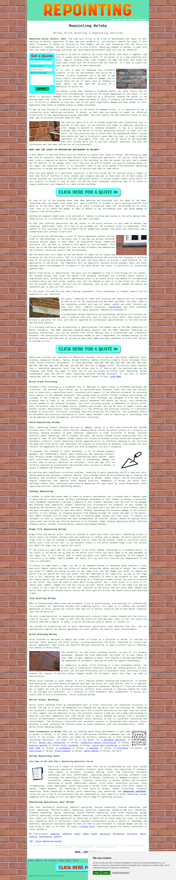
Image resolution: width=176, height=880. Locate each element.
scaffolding (115, 307)
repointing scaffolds (134, 791)
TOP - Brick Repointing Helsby (45, 841)
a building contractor (113, 740)
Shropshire (118, 834)
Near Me (75, 860)
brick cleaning (63, 751)
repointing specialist (60, 769)
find (37, 807)
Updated (61, 860)
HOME (112, 19)
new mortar (52, 263)
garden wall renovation (52, 743)
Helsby (102, 366)
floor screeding (69, 745)
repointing (104, 47)
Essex (77, 834)
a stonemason (63, 748)
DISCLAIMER (142, 19)
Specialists (53, 860)
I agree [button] (97, 873)
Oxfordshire (45, 837)
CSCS (96, 338)
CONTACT (132, 19)
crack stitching (92, 403)
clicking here (86, 827)
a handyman (92, 748)
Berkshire (105, 834)
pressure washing (38, 745)
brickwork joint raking (99, 769)
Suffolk (58, 837)
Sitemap (30, 860)
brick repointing (52, 112)
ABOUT (125, 19)
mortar (111, 57)
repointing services (111, 797)
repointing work (37, 203)
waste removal (91, 751)
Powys (86, 834)
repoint (94, 155)
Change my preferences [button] (120, 873)
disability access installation (98, 743)
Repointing (34, 357)
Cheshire (67, 834)
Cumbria (33, 837)
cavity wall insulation (104, 745)
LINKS (118, 19)
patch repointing (109, 472)
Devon (143, 834)
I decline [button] (106, 873)
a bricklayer (121, 748)
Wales (94, 834)
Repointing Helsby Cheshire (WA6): (48, 39)
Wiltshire (132, 834)
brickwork (73, 229)
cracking (120, 276)
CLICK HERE (115, 377)
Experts (68, 860)
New (46, 860)
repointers (71, 263)
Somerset (55, 834)
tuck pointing (119, 775)
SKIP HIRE (34, 748)
